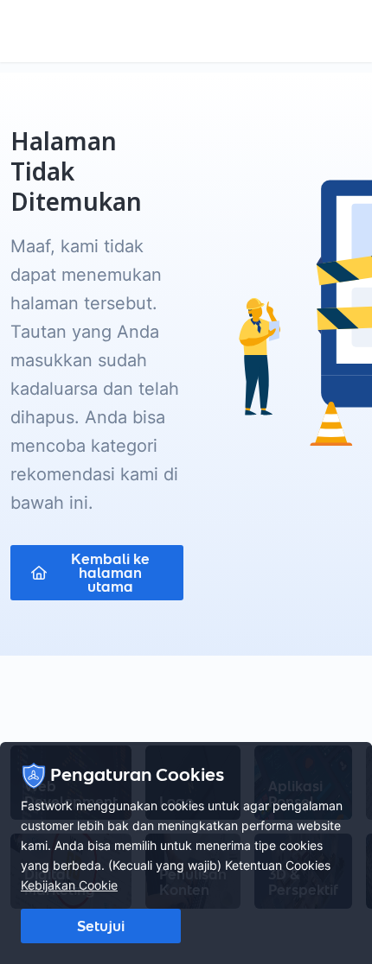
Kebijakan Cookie (69, 885)
